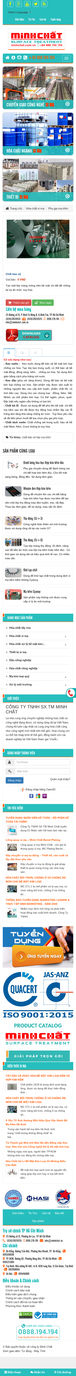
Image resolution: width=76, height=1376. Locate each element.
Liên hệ (42, 19)
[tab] (9, 353)
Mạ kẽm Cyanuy (31, 591)
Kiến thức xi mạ (16, 1065)
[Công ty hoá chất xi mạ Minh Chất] (36, 39)
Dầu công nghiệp (20, 660)
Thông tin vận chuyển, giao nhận (25, 1298)
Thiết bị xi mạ (17, 652)
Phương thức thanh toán (20, 1306)
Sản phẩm (38, 1221)
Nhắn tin (39, 1372)
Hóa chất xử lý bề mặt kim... (27, 643)
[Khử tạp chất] (13, 572)
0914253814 (8, 1262)
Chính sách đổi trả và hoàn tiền (24, 1302)
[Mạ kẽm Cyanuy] (13, 594)
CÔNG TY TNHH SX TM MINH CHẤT (36, 709)
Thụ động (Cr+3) (33, 518)
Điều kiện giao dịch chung (21, 1294)
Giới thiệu (19, 19)
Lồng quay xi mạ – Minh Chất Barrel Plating (33, 839)
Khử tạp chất (30, 569)
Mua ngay (45, 302)
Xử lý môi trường (20, 684)
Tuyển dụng (56, 19)
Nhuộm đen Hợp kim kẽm (37, 488)
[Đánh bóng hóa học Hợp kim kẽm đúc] (13, 465)
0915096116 (8, 1254)
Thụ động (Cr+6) (33, 539)
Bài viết (59, 1213)
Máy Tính (39, 1351)
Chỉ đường (63, 1372)
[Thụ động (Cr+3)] (13, 521)
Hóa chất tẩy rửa (20, 627)
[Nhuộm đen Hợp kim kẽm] (13, 491)
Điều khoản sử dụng (18, 1286)
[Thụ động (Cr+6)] (13, 542)
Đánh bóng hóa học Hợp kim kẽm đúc (43, 462)
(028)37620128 (13, 319)
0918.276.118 (53, 319)
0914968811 (23, 1273)
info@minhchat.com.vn (17, 322)
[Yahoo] (45, 795)
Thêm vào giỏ (20, 302)
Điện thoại (14, 1372)
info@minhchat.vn (54, 1240)
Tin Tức (31, 19)
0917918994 (14, 1269)
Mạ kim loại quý (19, 676)
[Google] (38, 795)
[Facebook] (31, 795)
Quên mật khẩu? (60, 779)
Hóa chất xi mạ (18, 635)
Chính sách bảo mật (18, 1290)
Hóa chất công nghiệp (23, 668)
